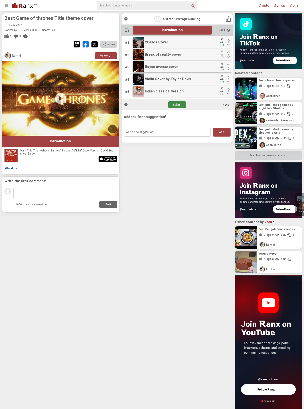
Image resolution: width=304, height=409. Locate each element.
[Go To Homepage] (24, 5)
